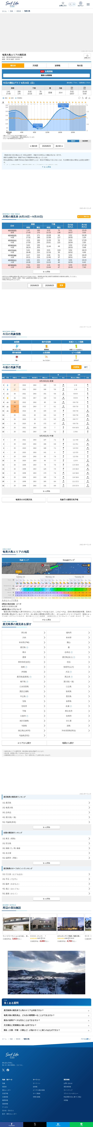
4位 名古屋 (6, 853)
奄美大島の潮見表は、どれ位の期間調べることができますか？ (29, 1015)
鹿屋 (24, 657)
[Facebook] (8, 1070)
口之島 (68, 686)
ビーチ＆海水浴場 (39, 1090)
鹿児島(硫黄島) (23, 677)
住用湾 (68, 716)
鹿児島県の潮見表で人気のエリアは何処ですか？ (24, 1010)
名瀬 (67, 706)
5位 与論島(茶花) (9, 822)
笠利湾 (24, 706)
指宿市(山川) (69, 667)
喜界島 (68, 701)
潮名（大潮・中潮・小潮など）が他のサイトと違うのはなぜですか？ (32, 1030)
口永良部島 (24, 686)
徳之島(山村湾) (24, 730)
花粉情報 (5, 1104)
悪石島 (68, 696)
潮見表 (18, 11)
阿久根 (24, 633)
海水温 (80, 65)
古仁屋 (68, 721)
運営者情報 (67, 1087)
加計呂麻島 (24, 721)
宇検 (24, 711)
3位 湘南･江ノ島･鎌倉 (11, 848)
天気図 (35, 65)
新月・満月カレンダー (9, 1114)
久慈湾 (23, 716)
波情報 (57, 65)
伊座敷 (24, 672)
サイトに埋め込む (84, 216)
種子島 (23, 682)
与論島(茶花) (24, 735)
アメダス (5, 1107)
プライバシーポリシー (71, 1093)
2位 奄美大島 (7, 808)
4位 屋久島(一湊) (9, 817)
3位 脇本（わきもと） (11, 884)
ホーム (4, 11)
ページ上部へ (86, 1039)
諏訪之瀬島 (24, 691)
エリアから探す (24, 743)
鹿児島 (23, 647)
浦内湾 (68, 633)
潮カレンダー (6, 1090)
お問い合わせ (68, 1083)
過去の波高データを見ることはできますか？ (22, 1020)
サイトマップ (68, 1090)
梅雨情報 (5, 1100)
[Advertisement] (46, 33)
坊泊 (68, 662)
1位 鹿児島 (6, 803)
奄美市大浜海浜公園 (9, 606)
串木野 (68, 637)
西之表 (67, 677)
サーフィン (36, 1083)
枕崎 (23, 667)
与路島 (24, 726)
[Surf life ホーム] (12, 4)
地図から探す (68, 743)
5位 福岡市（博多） (10, 858)
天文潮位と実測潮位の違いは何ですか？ (20, 1025)
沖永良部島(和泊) (69, 730)
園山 (68, 642)
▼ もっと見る (46, 167)
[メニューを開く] (88, 4)
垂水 (24, 652)
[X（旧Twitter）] (3, 1070)
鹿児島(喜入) (67, 657)
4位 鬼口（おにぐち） (11, 889)
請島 (68, 726)
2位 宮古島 (6, 843)
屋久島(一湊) (69, 682)
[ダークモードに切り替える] (72, 4)
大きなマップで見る (10, 600)
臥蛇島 (68, 691)
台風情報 (5, 1097)
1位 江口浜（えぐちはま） (13, 874)
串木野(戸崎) (24, 642)
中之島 (23, 696)
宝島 (24, 701)
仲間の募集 (36, 1097)
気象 (11, 11)
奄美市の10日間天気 (24, 499)
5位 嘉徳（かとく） (10, 894)
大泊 (67, 672)
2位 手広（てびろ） (10, 879)
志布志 (67, 652)
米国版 (66, 1100)
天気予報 (5, 1093)
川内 (24, 637)
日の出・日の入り (8, 1110)
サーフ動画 (36, 1093)
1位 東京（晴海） (9, 838)
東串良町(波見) (24, 662)
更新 (61, 285)
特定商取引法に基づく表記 (72, 1097)
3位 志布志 (6, 812)
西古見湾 (68, 711)
